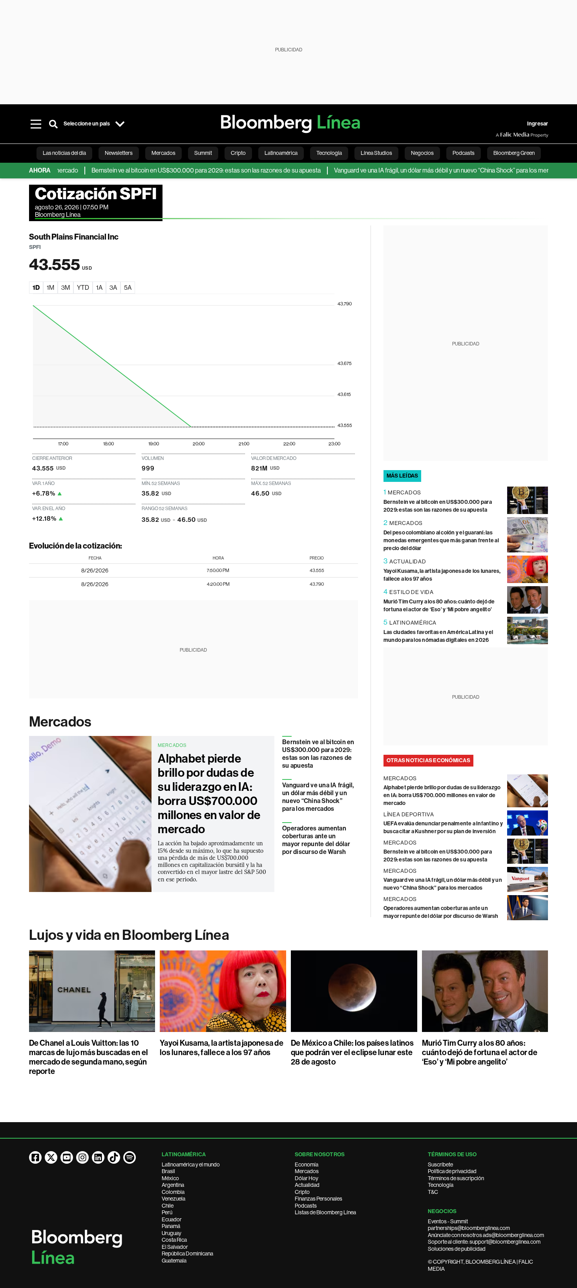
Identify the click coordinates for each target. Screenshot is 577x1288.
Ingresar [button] (537, 123)
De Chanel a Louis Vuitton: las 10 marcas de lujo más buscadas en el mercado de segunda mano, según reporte (88, 1057)
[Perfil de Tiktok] (114, 1157)
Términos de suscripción (456, 1178)
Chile (167, 1206)
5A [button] (127, 287)
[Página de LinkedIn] (98, 1157)
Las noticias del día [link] (64, 153)
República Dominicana (187, 1253)
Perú (167, 1212)
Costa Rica (174, 1240)
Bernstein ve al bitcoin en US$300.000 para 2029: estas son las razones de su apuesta (185, 170)
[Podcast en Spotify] (129, 1157)
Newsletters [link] (119, 153)
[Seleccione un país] (120, 123)
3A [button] (113, 287)
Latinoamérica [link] (281, 153)
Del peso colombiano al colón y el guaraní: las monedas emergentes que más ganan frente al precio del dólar (441, 540)
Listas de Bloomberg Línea (325, 1212)
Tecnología (440, 1185)
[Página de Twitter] (51, 1157)
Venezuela (173, 1198)
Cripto (302, 1192)
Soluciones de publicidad (457, 1249)
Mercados (60, 722)
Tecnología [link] (329, 153)
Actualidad (307, 1185)
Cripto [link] (238, 153)
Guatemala (174, 1260)
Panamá (171, 1226)
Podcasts (306, 1206)
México (170, 1178)
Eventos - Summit (448, 1221)
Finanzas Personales (318, 1198)
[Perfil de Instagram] (82, 1157)
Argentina (173, 1185)
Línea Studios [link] (376, 153)
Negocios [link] (422, 153)
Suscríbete (440, 1164)
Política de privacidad (452, 1171)
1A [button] (99, 287)
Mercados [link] (163, 153)
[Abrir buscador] (53, 123)
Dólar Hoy (306, 1178)
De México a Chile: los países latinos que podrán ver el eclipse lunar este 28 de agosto (352, 1052)
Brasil (168, 1171)
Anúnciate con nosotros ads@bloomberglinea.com (486, 1235)
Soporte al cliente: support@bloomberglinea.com (484, 1242)
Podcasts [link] (464, 153)
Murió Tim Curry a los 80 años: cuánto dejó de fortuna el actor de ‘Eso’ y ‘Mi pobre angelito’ (479, 1052)
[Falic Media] (501, 135)
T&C (433, 1192)
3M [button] (65, 287)
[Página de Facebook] (35, 1157)
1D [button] (36, 287)
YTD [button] (83, 287)
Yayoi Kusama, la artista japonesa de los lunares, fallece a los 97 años (221, 1047)
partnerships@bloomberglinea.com (469, 1228)
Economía (306, 1164)
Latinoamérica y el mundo (191, 1164)
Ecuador (172, 1219)
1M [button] (50, 287)
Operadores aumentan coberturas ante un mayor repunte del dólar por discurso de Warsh (316, 840)
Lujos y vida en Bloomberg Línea (129, 935)
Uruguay (171, 1233)
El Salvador (175, 1247)
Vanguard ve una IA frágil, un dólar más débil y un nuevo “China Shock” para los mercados (428, 170)
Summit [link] (203, 153)
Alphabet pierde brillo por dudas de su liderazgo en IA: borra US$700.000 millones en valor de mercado (209, 794)
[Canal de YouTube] (66, 1157)
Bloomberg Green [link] (514, 153)
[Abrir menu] (36, 123)
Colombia (173, 1192)
